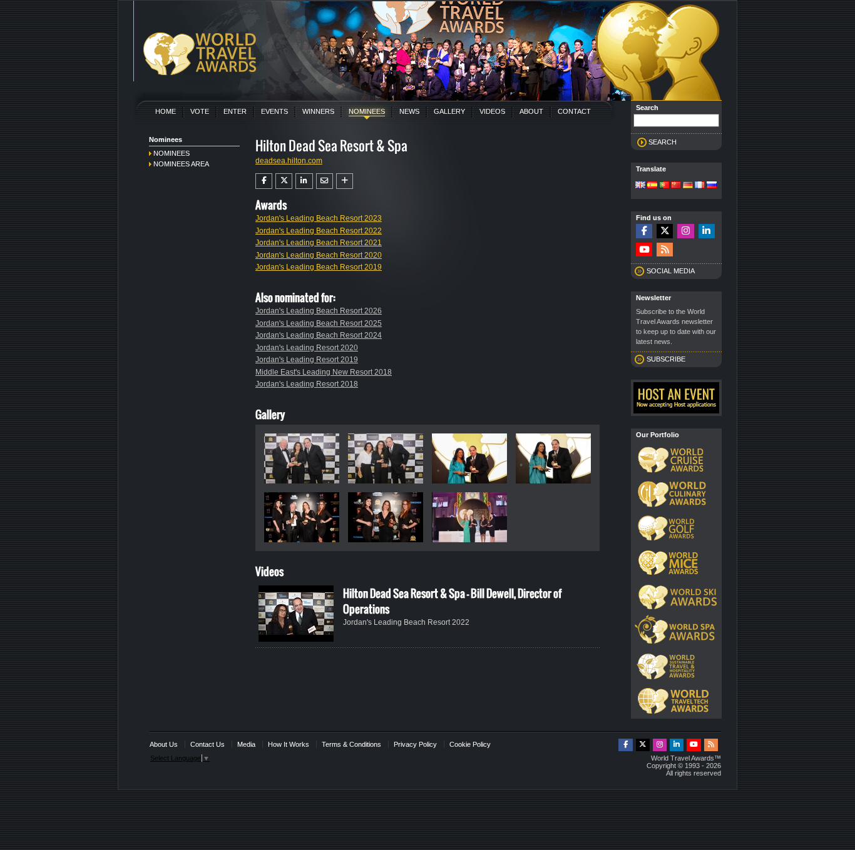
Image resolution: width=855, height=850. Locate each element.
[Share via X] (284, 181)
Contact (574, 111)
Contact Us (207, 744)
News (409, 111)
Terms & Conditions (351, 744)
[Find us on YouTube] (644, 250)
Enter (235, 111)
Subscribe (666, 359)
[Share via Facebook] (264, 181)
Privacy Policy (415, 744)
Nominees (367, 111)
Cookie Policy (470, 744)
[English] (640, 185)
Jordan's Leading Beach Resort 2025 (318, 323)
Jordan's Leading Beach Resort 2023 (318, 218)
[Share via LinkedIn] (304, 181)
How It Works (288, 744)
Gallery (449, 111)
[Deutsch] (688, 185)
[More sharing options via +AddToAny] (344, 181)
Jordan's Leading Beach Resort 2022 (318, 230)
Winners (318, 111)
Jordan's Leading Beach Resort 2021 (318, 242)
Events (274, 111)
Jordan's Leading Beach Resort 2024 (318, 335)
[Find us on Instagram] (685, 231)
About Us (164, 744)
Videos (492, 111)
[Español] (652, 185)
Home (165, 111)
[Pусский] (712, 185)
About (531, 111)
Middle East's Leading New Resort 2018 (323, 372)
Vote (199, 111)
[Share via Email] (324, 181)
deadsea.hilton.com (288, 160)
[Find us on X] (665, 231)
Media (246, 744)
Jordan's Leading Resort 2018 (306, 384)
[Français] (700, 185)
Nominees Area (181, 164)
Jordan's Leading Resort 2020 (306, 347)
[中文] (676, 185)
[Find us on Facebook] (644, 231)
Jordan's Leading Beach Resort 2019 (318, 267)
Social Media (671, 271)
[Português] (664, 185)
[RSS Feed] (665, 250)
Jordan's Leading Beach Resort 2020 (318, 255)
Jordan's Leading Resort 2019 (306, 359)
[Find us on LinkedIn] (707, 231)
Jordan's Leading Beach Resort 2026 (318, 310)
